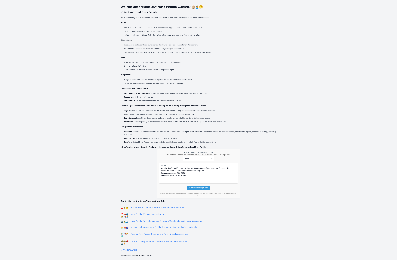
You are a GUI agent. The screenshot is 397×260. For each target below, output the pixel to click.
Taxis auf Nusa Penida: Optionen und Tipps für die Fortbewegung (159, 234)
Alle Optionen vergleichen (198, 188)
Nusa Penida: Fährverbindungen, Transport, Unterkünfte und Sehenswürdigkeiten (166, 221)
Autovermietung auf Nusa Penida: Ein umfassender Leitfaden (157, 207)
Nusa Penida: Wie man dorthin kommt (147, 214)
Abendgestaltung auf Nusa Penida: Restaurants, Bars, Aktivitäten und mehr (164, 227)
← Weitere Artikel (129, 249)
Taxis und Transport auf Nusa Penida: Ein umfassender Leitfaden (159, 241)
